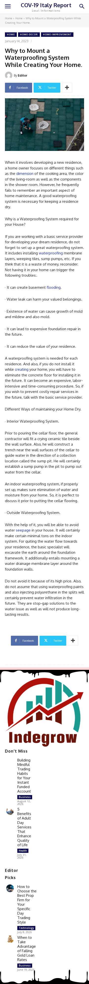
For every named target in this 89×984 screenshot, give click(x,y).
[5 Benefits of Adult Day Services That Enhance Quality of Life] (10, 811)
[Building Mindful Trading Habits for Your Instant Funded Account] (10, 762)
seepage (23, 530)
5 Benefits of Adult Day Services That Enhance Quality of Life (24, 827)
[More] (67, 88)
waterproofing (51, 253)
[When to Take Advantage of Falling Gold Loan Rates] (10, 939)
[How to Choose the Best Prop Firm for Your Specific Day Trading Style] (10, 888)
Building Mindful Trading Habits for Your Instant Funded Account (24, 776)
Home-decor (29, 34)
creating (21, 369)
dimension (24, 173)
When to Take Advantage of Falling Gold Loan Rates (26, 948)
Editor (22, 75)
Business (25, 797)
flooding (54, 287)
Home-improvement (57, 34)
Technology (26, 928)
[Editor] (9, 75)
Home (8, 18)
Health (23, 850)
